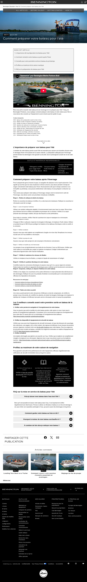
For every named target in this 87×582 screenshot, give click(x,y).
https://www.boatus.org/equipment (28, 331)
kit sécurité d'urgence (43, 327)
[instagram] (76, 563)
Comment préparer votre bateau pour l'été (32, 6)
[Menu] (1, 2)
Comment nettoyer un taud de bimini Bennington (28, 285)
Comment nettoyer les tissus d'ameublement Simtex (29, 282)
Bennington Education (9, 6)
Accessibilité (59, 564)
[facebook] (68, 563)
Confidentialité (26, 564)
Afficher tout (6, 480)
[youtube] (83, 563)
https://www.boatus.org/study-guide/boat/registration (28, 316)
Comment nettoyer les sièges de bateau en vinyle (28, 284)
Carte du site (16, 564)
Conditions (51, 564)
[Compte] (82, 2)
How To (18, 6)
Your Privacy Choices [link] (38, 564)
